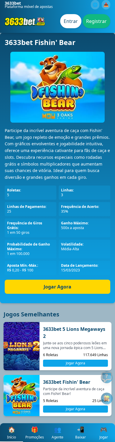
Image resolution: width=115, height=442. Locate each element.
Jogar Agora (57, 286)
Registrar (96, 21)
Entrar (71, 21)
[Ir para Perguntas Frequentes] (107, 377)
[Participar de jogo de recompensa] (107, 398)
